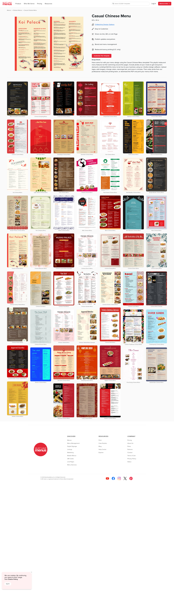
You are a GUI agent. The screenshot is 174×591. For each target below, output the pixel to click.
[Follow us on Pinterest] (131, 478)
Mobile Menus (71, 455)
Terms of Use (131, 455)
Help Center (102, 449)
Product (18, 4)
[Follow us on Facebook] (113, 478)
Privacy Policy (131, 458)
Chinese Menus (17, 10)
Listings (69, 449)
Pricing (39, 4)
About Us (130, 443)
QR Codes (70, 458)
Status (129, 461)
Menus (9, 10)
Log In (154, 3)
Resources (48, 4)
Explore (101, 452)
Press (129, 446)
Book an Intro (164, 3)
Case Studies (103, 443)
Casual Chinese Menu (30, 10)
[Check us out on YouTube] (107, 478)
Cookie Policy (13, 579)
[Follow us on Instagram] (119, 478)
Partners (130, 449)
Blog (100, 446)
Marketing (70, 452)
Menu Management (73, 443)
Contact (129, 452)
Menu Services (72, 465)
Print (100, 440)
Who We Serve (29, 4)
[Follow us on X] (125, 478)
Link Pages (70, 461)
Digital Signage (72, 446)
